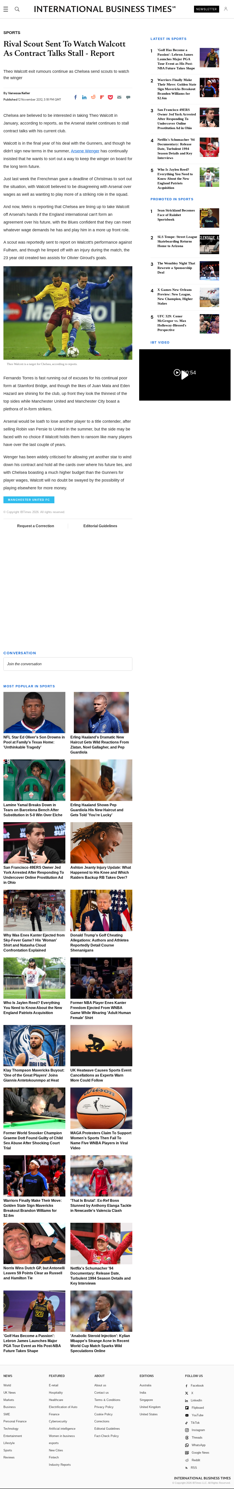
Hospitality (56, 1392)
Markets (8, 1400)
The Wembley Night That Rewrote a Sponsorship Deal (176, 267)
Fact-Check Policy (106, 1436)
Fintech (54, 1457)
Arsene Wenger (85, 151)
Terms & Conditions (107, 1400)
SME (6, 1414)
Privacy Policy (104, 1407)
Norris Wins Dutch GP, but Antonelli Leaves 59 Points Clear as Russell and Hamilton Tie (34, 1273)
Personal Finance (15, 1421)
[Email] (119, 97)
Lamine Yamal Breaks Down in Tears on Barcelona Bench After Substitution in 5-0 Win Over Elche (32, 810)
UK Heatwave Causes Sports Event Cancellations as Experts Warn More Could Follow (100, 1075)
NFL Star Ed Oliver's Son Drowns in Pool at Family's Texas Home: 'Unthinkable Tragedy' (34, 742)
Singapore (146, 1400)
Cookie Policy (103, 1414)
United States (149, 1414)
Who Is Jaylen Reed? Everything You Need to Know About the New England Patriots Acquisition (32, 1008)
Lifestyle (9, 1443)
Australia (145, 1385)
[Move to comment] (128, 97)
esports (54, 1443)
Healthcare (56, 1400)
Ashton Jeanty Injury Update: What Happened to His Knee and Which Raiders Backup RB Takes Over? (100, 872)
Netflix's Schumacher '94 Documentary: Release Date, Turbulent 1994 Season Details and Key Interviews (176, 149)
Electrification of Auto (63, 1407)
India (143, 1392)
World (7, 1385)
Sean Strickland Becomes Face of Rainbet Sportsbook (176, 215)
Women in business (62, 1436)
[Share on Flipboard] (102, 97)
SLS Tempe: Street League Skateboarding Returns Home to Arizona (177, 241)
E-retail (53, 1385)
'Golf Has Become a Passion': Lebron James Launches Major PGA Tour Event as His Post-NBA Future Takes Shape (176, 59)
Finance (54, 1414)
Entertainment (12, 1436)
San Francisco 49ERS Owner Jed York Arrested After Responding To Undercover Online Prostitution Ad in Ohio (176, 119)
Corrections (101, 1421)
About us (100, 1385)
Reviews (9, 1457)
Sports (7, 1450)
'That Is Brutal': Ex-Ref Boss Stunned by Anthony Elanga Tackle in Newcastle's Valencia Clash (100, 1206)
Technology (11, 1428)
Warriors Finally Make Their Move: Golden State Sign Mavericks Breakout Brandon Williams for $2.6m (176, 89)
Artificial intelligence (62, 1428)
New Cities (56, 1450)
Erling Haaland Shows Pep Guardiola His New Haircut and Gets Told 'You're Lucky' (96, 810)
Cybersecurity (58, 1421)
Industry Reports (60, 1464)
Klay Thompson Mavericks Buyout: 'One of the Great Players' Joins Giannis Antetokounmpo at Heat (33, 1075)
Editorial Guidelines (100, 526)
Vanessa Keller (19, 93)
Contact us (101, 1392)
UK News (9, 1392)
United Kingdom (150, 1407)
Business (9, 1407)
